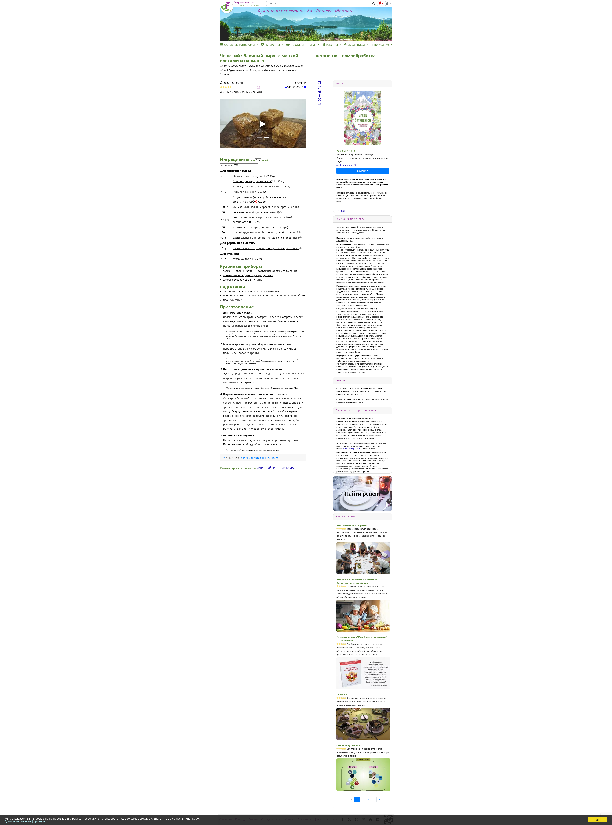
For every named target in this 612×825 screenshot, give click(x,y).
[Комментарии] (319, 87)
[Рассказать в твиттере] (319, 99)
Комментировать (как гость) (238, 468)
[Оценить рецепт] (226, 87)
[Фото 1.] (259, 137)
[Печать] (319, 91)
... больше (340, 210)
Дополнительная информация (25, 821)
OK (598, 820)
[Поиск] (373, 3)
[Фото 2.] (266, 137)
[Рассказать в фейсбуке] (319, 95)
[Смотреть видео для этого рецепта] (258, 87)
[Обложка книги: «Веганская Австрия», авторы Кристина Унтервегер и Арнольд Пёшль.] (362, 117)
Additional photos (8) (346, 165)
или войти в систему (275, 467)
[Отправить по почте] (319, 103)
